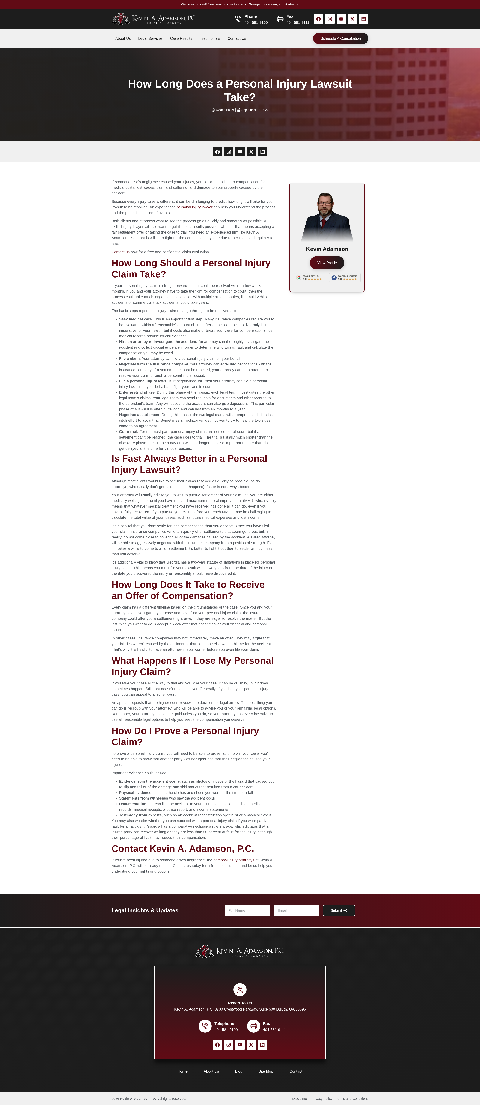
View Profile (327, 263)
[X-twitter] (352, 19)
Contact (296, 1071)
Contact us (121, 252)
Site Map (266, 1071)
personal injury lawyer (195, 207)
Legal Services (150, 38)
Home (183, 1071)
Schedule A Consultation (341, 38)
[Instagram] (330, 19)
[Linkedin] (363, 19)
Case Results (181, 38)
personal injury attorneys (233, 860)
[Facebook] (318, 19)
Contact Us (237, 38)
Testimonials (210, 38)
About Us (123, 38)
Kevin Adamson (327, 249)
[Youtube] (341, 19)
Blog (238, 1071)
